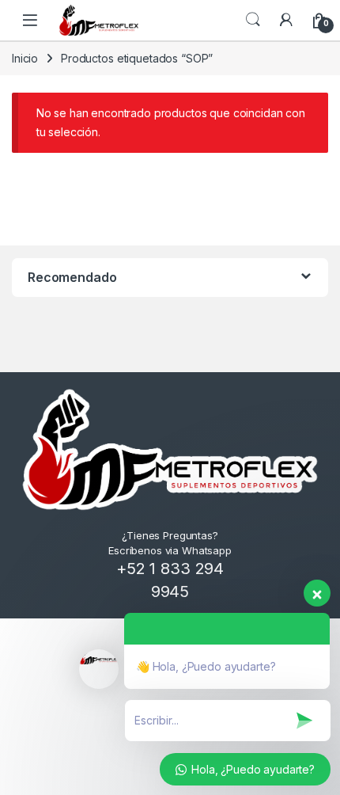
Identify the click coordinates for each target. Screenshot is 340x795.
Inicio (25, 58)
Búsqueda (253, 20)
